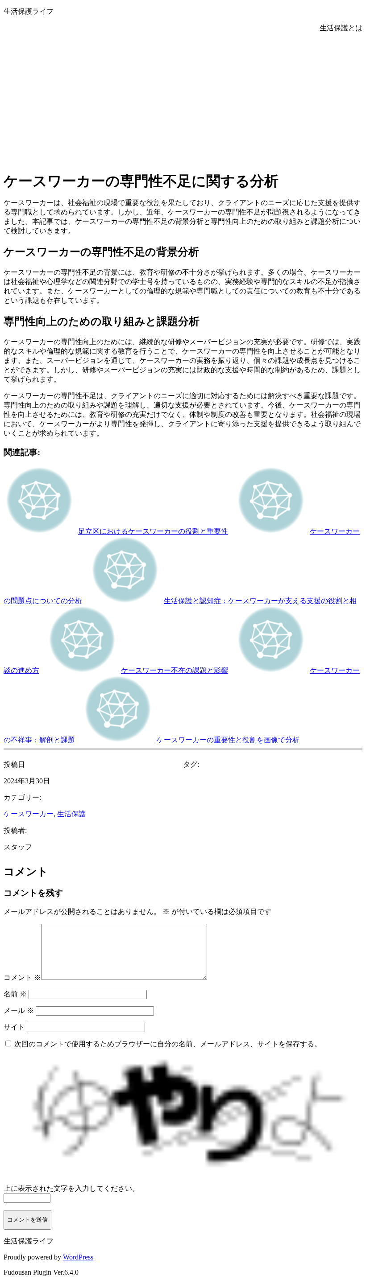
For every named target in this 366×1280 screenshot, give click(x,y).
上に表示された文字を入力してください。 (71, 1188)
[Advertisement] (183, 99)
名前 (15, 994)
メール (19, 1010)
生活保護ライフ (29, 11)
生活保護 (71, 814)
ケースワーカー (29, 814)
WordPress (78, 1257)
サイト (14, 1027)
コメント (22, 977)
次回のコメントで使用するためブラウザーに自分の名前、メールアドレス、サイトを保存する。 (167, 1044)
